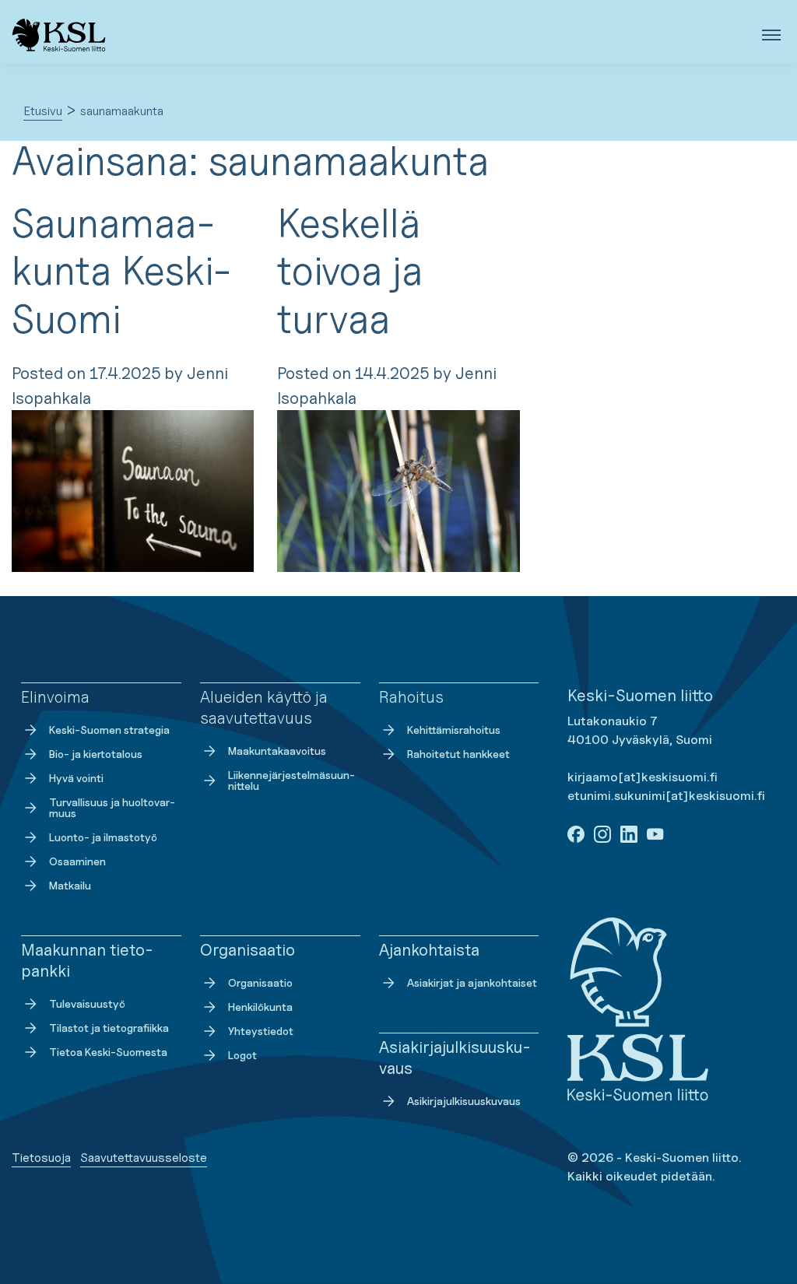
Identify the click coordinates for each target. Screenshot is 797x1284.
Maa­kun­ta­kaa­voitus (277, 750)
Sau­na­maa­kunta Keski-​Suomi (122, 270)
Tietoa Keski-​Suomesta (108, 1051)
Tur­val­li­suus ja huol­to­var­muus (112, 807)
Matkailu (70, 885)
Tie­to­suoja (41, 1157)
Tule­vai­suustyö (87, 1003)
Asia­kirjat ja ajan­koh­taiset (472, 982)
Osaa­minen (77, 861)
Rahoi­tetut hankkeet (458, 753)
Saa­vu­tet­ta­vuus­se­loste (143, 1157)
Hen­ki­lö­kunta (260, 1006)
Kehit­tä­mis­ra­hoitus (453, 729)
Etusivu (42, 110)
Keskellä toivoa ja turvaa (350, 270)
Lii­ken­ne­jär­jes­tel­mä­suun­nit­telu (291, 780)
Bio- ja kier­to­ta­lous (95, 753)
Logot (242, 1054)
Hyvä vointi (76, 777)
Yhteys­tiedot (260, 1030)
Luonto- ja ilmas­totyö (103, 837)
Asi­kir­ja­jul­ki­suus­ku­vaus (464, 1100)
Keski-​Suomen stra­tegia (109, 729)
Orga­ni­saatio (260, 982)
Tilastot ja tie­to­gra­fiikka (109, 1027)
